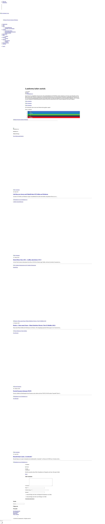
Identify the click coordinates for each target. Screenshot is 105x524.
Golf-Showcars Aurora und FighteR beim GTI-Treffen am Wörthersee (30, 194)
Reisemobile (4, 34)
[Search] (18, 503)
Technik (6, 38)
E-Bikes (6, 36)
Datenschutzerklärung (22, 516)
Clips (3, 25)
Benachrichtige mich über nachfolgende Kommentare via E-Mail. (39, 494)
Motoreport (15, 513)
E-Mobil (4, 29)
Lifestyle (4, 39)
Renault (16, 398)
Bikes (3, 35)
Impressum (15, 516)
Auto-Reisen (7, 40)
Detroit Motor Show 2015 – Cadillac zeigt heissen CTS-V (27, 259)
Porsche (16, 332)
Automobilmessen (8, 27)
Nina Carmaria (16, 514)
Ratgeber (4, 37)
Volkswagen (17, 136)
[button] (30, 111)
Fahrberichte (4, 24)
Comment (27, 485)
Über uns (4, 1)
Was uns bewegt (5, 42)
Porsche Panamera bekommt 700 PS (22, 391)
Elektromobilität (8, 32)
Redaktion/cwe (30, 93)
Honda (14, 267)
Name (26, 487)
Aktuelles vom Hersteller (9, 28)
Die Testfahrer (16, 512)
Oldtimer (6, 41)
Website (26, 492)
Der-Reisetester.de (16, 511)
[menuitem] (53, 1)
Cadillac (14, 201)
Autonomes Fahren (8, 30)
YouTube (4, 43)
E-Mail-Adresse (28, 490)
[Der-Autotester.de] (52, 15)
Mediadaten (4, 2)
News (3, 26)
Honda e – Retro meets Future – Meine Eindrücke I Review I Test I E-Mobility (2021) (34, 325)
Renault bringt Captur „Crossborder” (22, 456)
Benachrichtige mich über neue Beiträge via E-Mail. (37, 496)
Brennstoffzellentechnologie (10, 31)
